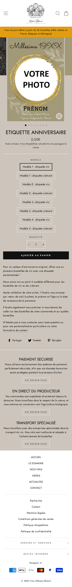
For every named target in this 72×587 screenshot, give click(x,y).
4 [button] (35, 126)
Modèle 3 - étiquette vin (36, 202)
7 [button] (44, 126)
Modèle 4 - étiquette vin (36, 219)
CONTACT (36, 488)
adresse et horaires (36, 542)
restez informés (36, 554)
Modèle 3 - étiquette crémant (36, 211)
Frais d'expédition (29, 143)
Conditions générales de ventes (35, 519)
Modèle (36, 160)
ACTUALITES (36, 482)
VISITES (36, 475)
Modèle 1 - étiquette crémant (36, 175)
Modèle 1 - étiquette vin (36, 167)
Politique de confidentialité (36, 531)
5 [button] (38, 126)
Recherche (36, 500)
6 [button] (41, 126)
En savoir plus (36, 380)
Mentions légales (36, 513)
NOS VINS (36, 469)
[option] (36, 32)
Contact (36, 507)
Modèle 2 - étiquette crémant (36, 193)
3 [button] (32, 126)
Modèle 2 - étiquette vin (36, 184)
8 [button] (47, 126)
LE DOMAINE (35, 463)
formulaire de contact (15, 330)
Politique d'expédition (36, 525)
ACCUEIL (36, 457)
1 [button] (26, 125)
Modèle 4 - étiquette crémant (36, 228)
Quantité (36, 237)
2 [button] (29, 126)
